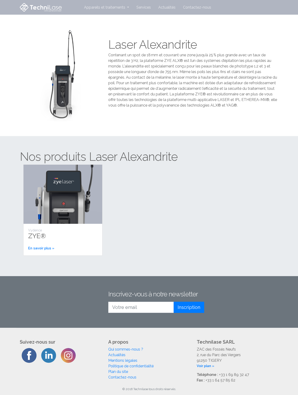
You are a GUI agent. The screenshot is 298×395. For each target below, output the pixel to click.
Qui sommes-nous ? (125, 349)
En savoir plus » (41, 248)
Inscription (189, 307)
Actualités (167, 7)
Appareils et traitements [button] (105, 7)
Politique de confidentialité (131, 366)
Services (143, 7)
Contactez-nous (197, 7)
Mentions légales (122, 360)
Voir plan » (205, 366)
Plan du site (118, 371)
